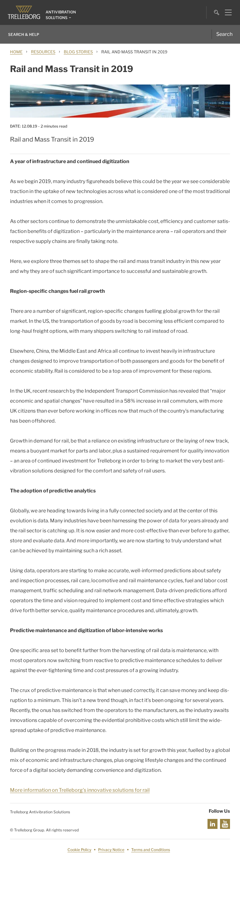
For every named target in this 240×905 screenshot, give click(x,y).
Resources (43, 51)
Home (16, 51)
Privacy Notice (111, 849)
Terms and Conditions (150, 849)
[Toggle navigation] (225, 12)
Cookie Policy (79, 849)
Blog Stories (78, 51)
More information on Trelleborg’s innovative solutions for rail (80, 790)
